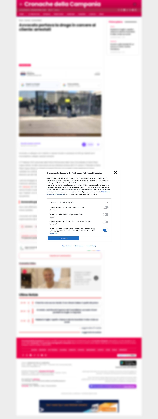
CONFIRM (63, 238)
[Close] (116, 173)
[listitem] (79, 202)
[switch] (105, 207)
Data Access (79, 246)
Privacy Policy (91, 246)
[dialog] (79, 209)
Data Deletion (66, 246)
